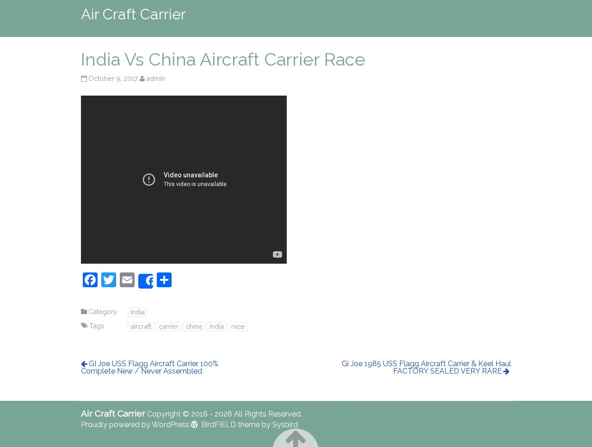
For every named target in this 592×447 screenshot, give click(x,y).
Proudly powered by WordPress (135, 424)
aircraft (140, 326)
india (137, 312)
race (238, 326)
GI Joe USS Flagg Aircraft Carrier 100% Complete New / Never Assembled (149, 367)
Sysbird (285, 424)
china (194, 326)
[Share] (145, 281)
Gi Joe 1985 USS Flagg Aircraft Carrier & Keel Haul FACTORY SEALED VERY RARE (426, 367)
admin (155, 78)
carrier (169, 326)
